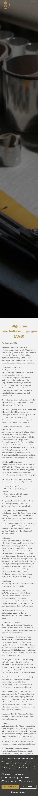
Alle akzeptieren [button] (10, 786)
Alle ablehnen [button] (28, 786)
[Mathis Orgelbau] (6, 4)
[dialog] (19, 775)
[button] (19, 792)
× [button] (35, 757)
